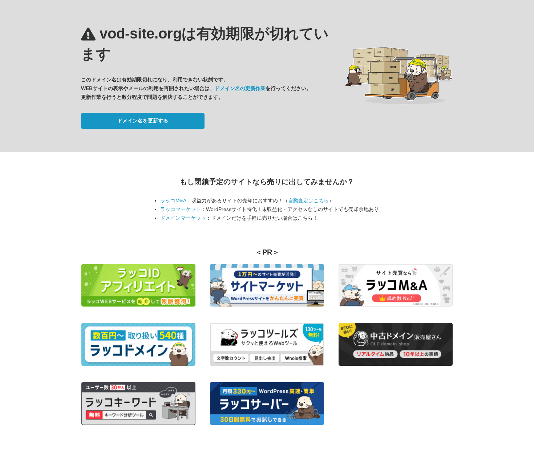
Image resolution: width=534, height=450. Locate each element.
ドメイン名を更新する (142, 120)
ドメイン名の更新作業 (240, 88)
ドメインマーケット (183, 218)
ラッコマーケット (180, 209)
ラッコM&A (173, 200)
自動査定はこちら (308, 200)
